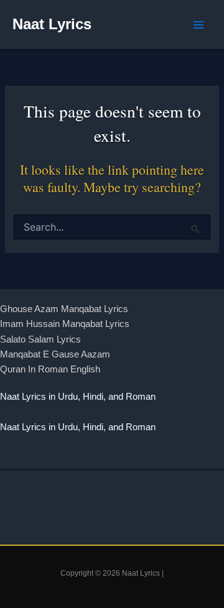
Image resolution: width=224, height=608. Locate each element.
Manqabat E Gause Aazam (55, 354)
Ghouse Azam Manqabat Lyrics (64, 309)
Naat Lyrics (51, 24)
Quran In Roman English (50, 369)
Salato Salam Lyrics (40, 339)
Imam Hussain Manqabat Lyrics (64, 324)
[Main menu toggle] (198, 25)
